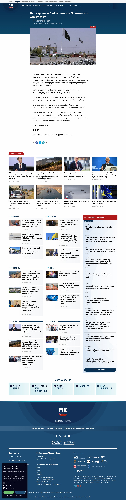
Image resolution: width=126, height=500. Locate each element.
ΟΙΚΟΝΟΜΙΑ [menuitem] (49, 6)
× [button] (26, 464)
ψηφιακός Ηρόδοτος (51, 1)
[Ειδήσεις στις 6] (62, 389)
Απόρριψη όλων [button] (20, 492)
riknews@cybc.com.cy (18, 460)
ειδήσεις (17, 1)
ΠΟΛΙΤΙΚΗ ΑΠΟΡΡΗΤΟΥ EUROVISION (63, 492)
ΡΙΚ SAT (38, 475)
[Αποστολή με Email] (43, 142)
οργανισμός (68, 1)
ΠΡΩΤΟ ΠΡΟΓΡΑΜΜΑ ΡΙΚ (44, 477)
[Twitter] (60, 436)
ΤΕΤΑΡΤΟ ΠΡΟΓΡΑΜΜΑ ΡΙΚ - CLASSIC (48, 484)
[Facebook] (56, 436)
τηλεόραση (24, 1)
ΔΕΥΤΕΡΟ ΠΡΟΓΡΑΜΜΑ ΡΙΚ (45, 479)
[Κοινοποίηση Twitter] (40, 142)
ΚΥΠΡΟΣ (87, 225)
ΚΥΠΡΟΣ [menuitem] (28, 6)
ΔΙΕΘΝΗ (93, 27)
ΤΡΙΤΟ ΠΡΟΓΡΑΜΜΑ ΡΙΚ (44, 482)
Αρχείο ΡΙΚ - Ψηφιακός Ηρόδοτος (46, 459)
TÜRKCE (68, 421)
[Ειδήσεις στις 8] (19, 389)
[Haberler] (84, 389)
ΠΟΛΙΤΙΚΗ (53, 217)
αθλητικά (40, 1)
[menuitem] (80, 6)
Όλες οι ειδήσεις (100, 369)
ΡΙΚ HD (38, 473)
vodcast (60, 1)
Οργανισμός (90, 428)
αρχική (11, 1)
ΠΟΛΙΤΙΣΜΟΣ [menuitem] (62, 6)
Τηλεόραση (49, 428)
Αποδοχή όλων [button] (9, 492)
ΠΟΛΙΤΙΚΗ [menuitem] (42, 6)
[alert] (14, 480)
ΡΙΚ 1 (38, 468)
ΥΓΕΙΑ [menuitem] (55, 6)
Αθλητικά (67, 428)
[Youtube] (69, 436)
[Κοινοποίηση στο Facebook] (36, 142)
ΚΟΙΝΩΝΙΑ (15, 217)
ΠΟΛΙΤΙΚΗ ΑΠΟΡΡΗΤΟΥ (33, 492)
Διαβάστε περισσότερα (16, 480)
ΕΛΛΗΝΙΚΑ (59, 421)
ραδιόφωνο (32, 1)
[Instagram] (64, 436)
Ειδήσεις (41, 428)
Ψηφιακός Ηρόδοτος (78, 428)
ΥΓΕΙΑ (52, 268)
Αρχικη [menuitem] (23, 6)
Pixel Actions (82, 497)
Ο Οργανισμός (40, 456)
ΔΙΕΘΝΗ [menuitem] (69, 6)
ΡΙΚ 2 (38, 470)
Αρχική (34, 428)
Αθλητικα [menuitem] (75, 6)
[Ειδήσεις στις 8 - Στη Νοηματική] (40, 389)
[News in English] (106, 389)
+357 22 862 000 (16, 456)
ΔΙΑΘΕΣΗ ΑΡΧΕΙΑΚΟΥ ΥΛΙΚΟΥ (47, 492)
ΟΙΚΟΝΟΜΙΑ (16, 268)
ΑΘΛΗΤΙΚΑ (53, 321)
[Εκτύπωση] (46, 142)
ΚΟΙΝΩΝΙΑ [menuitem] (35, 6)
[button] (4, 483)
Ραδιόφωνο (58, 428)
